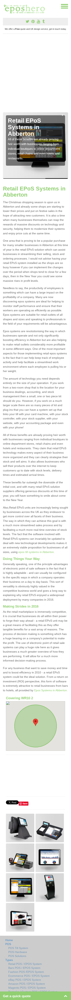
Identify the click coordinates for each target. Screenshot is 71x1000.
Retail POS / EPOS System (25, 963)
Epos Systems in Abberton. (51, 690)
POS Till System (18, 948)
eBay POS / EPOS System (24, 979)
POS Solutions (17, 956)
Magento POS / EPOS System (27, 987)
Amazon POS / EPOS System (26, 983)
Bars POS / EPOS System (24, 967)
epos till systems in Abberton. (36, 552)
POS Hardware (17, 952)
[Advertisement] (35, 74)
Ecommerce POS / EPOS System (29, 975)
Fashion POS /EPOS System (26, 971)
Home (9, 940)
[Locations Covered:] (5, 6)
